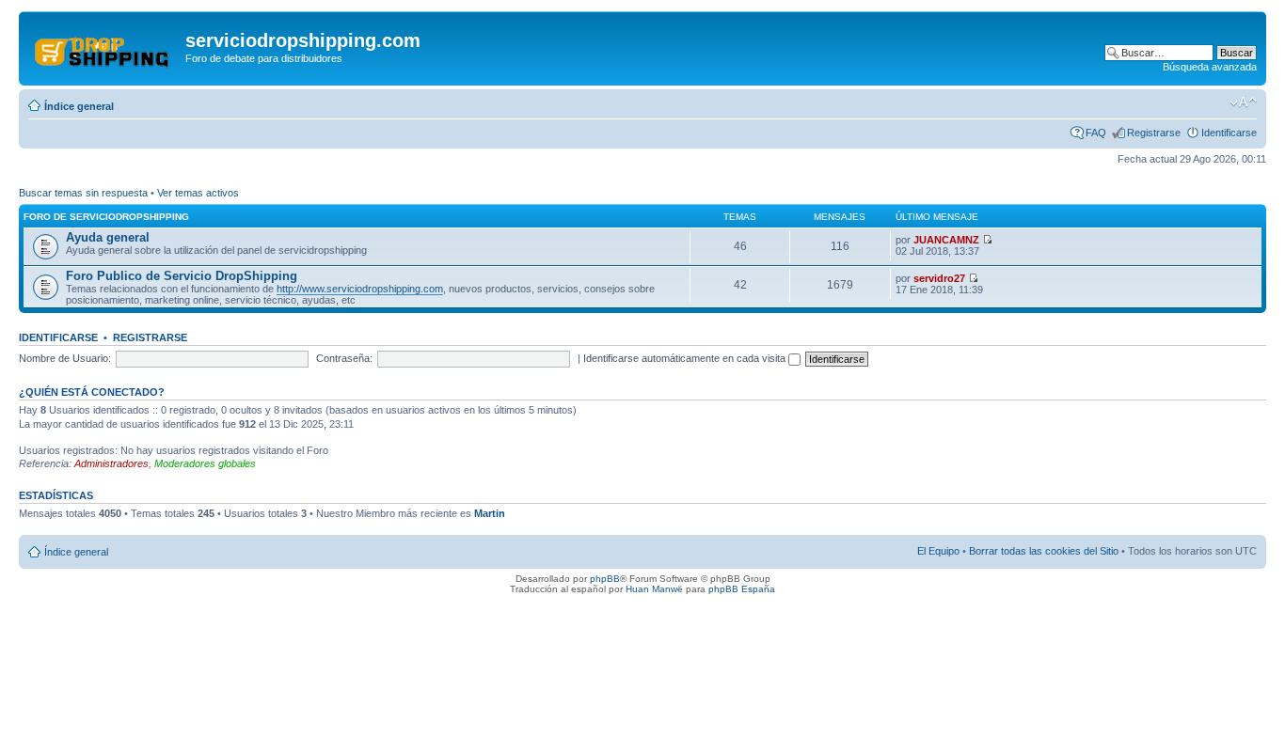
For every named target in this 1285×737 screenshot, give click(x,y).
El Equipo (938, 551)
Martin (489, 513)
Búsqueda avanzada (1210, 66)
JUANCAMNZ (946, 239)
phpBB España (741, 589)
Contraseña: (344, 358)
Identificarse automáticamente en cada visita (685, 358)
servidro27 (939, 278)
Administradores (111, 463)
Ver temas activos (198, 192)
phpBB (605, 578)
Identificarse (1229, 132)
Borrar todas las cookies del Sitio (1043, 551)
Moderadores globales (205, 463)
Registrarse (1154, 132)
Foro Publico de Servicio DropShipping (181, 276)
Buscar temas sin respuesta (83, 192)
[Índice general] (104, 46)
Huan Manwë (654, 589)
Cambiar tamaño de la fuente (1243, 102)
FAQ (1096, 132)
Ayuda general (108, 237)
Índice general (79, 106)
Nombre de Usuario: (65, 358)
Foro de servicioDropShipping (106, 217)
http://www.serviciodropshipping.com (360, 288)
